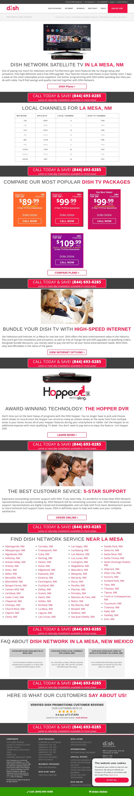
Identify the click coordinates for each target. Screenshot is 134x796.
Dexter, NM (44, 562)
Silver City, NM (112, 572)
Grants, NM (44, 593)
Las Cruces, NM (46, 616)
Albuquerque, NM (15, 550)
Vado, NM (109, 611)
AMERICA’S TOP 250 (47, 752)
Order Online (122, 2)
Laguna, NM (45, 612)
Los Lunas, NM (79, 558)
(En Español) (89, 2)
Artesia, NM (11, 565)
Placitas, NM (78, 589)
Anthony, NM (12, 558)
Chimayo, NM (12, 605)
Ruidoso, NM (78, 612)
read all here (82, 717)
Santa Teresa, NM (114, 558)
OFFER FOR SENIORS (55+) (82, 760)
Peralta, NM (78, 585)
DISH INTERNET (45, 754)
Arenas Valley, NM (15, 562)
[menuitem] (54, 8)
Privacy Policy (14, 747)
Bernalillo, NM (13, 577)
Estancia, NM (45, 577)
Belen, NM (11, 573)
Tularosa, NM (111, 607)
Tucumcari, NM (112, 603)
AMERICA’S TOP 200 (47, 749)
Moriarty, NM (78, 577)
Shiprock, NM (111, 569)
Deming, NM (45, 558)
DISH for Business (47, 767)
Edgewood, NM (46, 569)
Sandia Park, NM (113, 546)
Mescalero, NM (79, 569)
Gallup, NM (44, 589)
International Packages (83, 752)
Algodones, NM (13, 554)
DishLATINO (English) (74, 2)
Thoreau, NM (111, 588)
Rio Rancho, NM (80, 605)
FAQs (9, 752)
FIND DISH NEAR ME (48, 775)
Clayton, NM (12, 612)
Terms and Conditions (18, 749)
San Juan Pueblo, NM (82, 616)
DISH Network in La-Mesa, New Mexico (19, 17)
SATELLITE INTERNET (48, 757)
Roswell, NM (78, 608)
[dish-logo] (13, 8)
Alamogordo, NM (14, 546)
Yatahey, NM (111, 615)
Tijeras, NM (110, 592)
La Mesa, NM (45, 608)
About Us (11, 754)
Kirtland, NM (45, 605)
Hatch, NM (44, 597)
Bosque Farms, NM (16, 585)
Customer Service (15, 742)
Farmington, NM (47, 581)
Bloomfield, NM (14, 581)
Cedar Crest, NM (14, 597)
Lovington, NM (79, 562)
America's (57, 195)
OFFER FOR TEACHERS (80, 767)
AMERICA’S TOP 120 (47, 744)
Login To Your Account (18, 744)
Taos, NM (109, 584)
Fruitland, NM (46, 585)
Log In (112, 2)
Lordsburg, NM (79, 550)
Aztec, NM (11, 569)
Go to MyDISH (102, 2)
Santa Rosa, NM (113, 554)
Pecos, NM (77, 581)
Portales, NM (78, 593)
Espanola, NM (46, 573)
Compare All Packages (50, 742)
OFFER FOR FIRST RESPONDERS (78, 776)
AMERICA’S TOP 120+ (48, 747)
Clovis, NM (11, 616)
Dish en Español (79, 744)
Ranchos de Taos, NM (83, 597)
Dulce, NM (44, 565)
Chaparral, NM (13, 601)
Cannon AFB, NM (14, 589)
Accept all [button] (112, 780)
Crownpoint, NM (47, 550)
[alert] (111, 772)
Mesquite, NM (79, 573)
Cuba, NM (43, 554)
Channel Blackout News (19, 757)
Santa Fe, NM (111, 550)
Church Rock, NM (14, 608)
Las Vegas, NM (79, 546)
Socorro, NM (111, 576)
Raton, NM (77, 601)
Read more (113, 775)
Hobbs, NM (44, 601)
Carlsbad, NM (12, 593)
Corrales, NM (45, 546)
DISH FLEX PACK (46, 759)
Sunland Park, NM (114, 580)
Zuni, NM (109, 619)
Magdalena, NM (80, 565)
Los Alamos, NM (80, 554)
